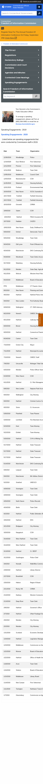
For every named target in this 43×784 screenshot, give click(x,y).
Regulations (10, 55)
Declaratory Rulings (14, 60)
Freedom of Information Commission (15, 44)
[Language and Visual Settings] (39, 7)
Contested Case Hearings (17, 77)
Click (10, 38)
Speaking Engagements (16, 82)
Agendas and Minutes (15, 72)
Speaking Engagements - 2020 (14, 135)
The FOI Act (10, 50)
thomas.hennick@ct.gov (25, 124)
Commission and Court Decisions (16, 66)
